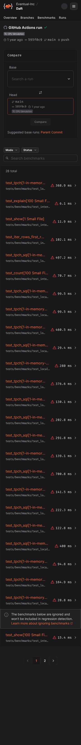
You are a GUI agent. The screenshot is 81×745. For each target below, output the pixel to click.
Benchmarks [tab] (46, 17)
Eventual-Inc (25, 4)
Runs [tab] (62, 17)
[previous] (28, 661)
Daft (19, 8)
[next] (53, 661)
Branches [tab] (27, 17)
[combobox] (12, 79)
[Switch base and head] (40, 92)
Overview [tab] (10, 17)
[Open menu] (73, 6)
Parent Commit (52, 132)
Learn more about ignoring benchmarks (40, 623)
